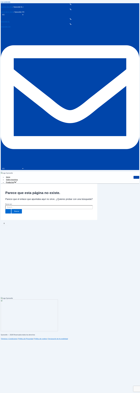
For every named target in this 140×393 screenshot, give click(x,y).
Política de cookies (40, 339)
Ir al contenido (5, 2)
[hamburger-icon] (136, 177)
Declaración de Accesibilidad (58, 339)
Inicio (8, 177)
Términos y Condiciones (9, 339)
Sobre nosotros (12, 180)
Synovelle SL (5, 22)
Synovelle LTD (5, 27)
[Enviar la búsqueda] (8, 211)
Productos (10, 182)
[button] (15, 182)
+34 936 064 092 (6, 7)
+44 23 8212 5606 (7, 12)
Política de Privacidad (25, 339)
